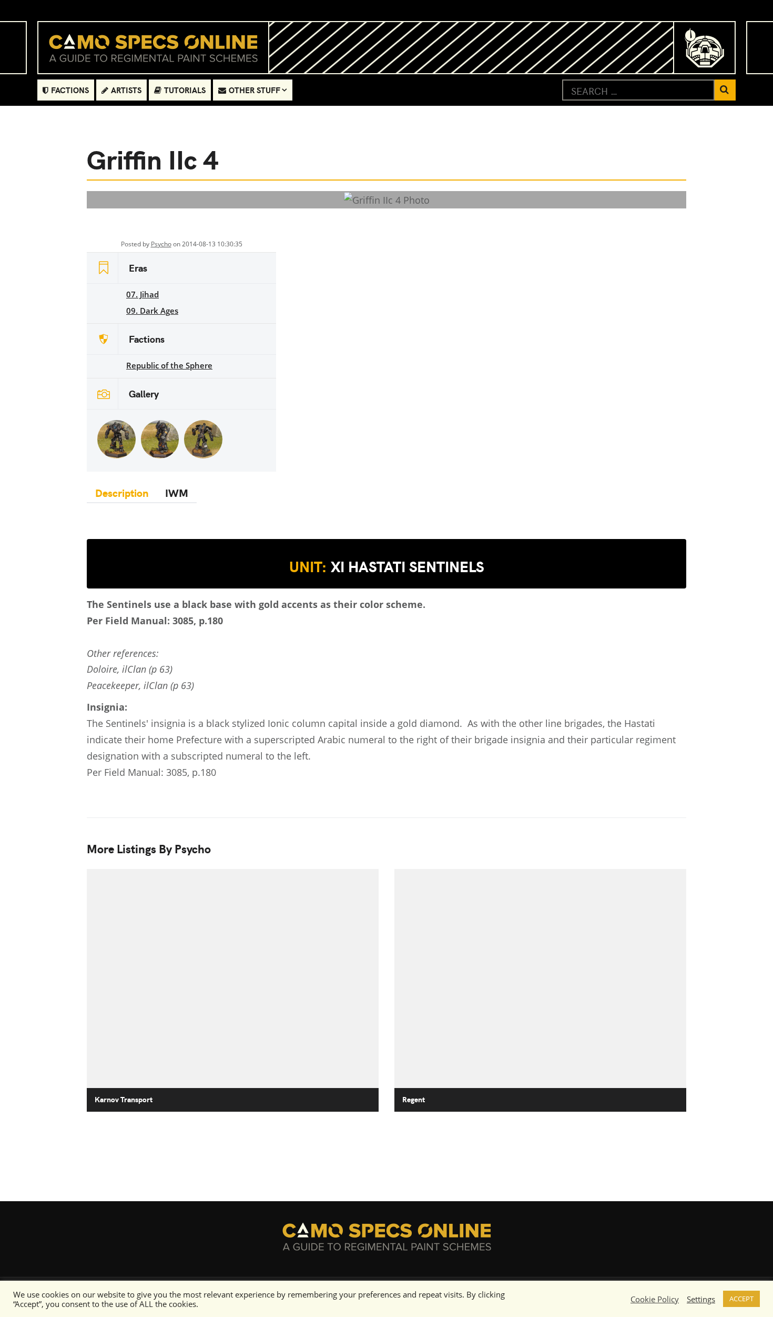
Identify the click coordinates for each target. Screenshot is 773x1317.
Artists (126, 89)
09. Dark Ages (152, 310)
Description (121, 492)
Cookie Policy (654, 1299)
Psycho (161, 244)
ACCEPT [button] (741, 1298)
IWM (176, 492)
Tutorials (185, 89)
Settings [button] (701, 1299)
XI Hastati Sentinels (386, 566)
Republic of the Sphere (169, 365)
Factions (70, 89)
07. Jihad (142, 294)
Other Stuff (254, 89)
